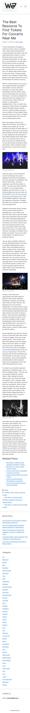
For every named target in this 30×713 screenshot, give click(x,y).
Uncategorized (7, 679)
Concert (7, 492)
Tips (3, 671)
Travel (4, 677)
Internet (4, 625)
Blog (3, 565)
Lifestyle (5, 633)
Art (3, 557)
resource (24, 77)
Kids (3, 628)
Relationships (6, 657)
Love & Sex (6, 636)
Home (4, 619)
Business (5, 568)
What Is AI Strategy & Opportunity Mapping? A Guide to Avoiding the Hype (13, 532)
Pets (3, 649)
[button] (21, 6)
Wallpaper (5, 682)
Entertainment (7, 595)
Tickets (4, 495)
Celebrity (5, 584)
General (4, 614)
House (4, 622)
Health (4, 617)
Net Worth (5, 644)
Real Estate (6, 655)
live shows (23, 83)
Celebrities (5, 581)
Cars (3, 576)
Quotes (4, 652)
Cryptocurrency (7, 587)
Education (5, 592)
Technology (6, 668)
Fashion (4, 598)
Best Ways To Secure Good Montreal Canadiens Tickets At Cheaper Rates (12, 500)
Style (4, 666)
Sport (4, 663)
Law (3, 630)
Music (6, 490)
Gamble (4, 606)
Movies (4, 638)
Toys (3, 674)
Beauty (4, 562)
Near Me (22, 492)
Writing (4, 685)
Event (12, 492)
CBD (3, 579)
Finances (5, 600)
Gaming (4, 611)
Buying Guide (6, 570)
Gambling (5, 609)
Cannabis (5, 573)
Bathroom (5, 560)
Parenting (5, 647)
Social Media (6, 660)
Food (4, 603)
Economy (5, 589)
